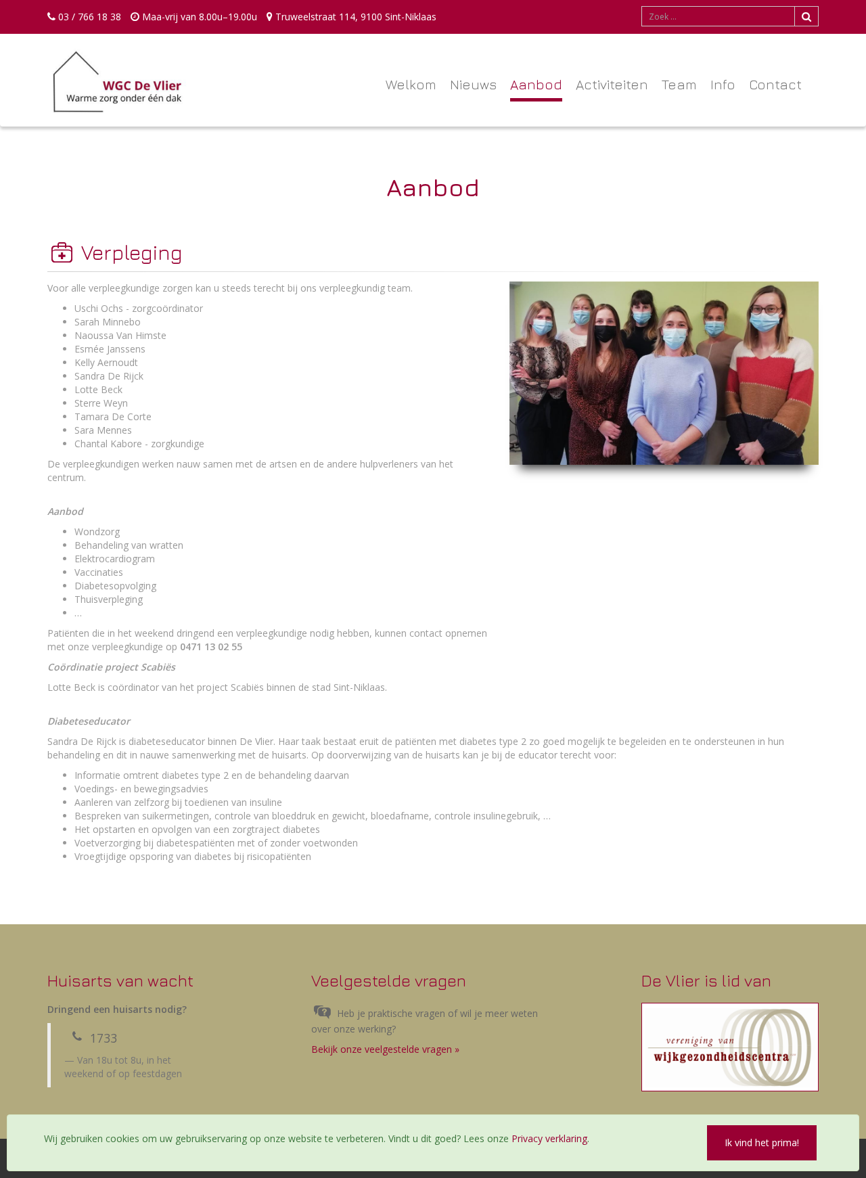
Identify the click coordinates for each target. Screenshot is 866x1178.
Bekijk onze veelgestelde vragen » (385, 1049)
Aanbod (536, 84)
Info (722, 84)
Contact (775, 84)
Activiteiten (612, 84)
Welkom (411, 84)
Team (679, 84)
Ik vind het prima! (762, 1142)
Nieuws (473, 84)
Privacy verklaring (549, 1138)
